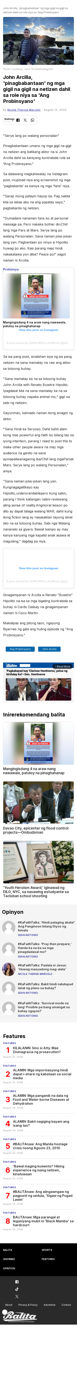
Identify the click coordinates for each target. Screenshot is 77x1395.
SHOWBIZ (9, 1259)
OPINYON (9, 1268)
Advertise (49, 1304)
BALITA (7, 1250)
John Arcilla (49, 649)
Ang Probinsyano (20, 649)
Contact (66, 1304)
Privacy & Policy (28, 1304)
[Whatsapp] (32, 120)
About (8, 1304)
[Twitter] (25, 120)
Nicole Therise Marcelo (24, 109)
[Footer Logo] (19, 1316)
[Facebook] (18, 120)
